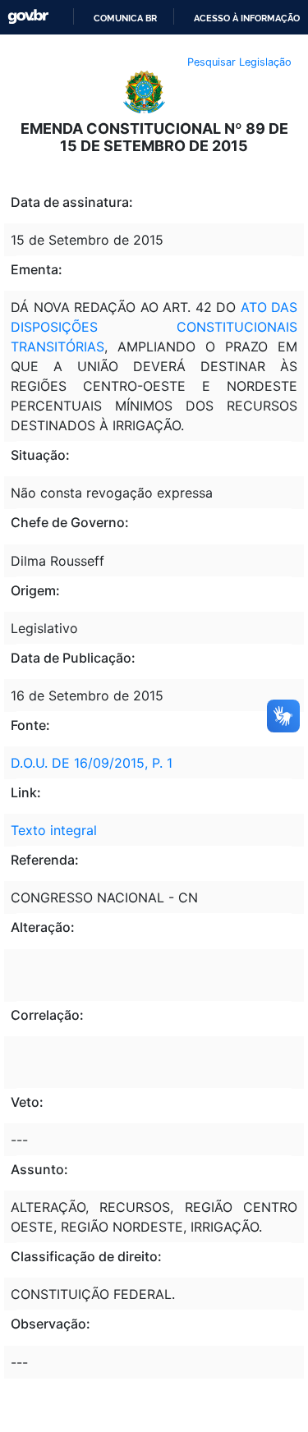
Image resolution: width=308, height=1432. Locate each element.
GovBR (27, 17)
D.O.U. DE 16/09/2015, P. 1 (91, 763)
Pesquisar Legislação (239, 62)
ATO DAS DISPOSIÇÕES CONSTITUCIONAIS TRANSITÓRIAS (154, 327)
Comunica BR (125, 18)
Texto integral (54, 830)
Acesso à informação (247, 18)
